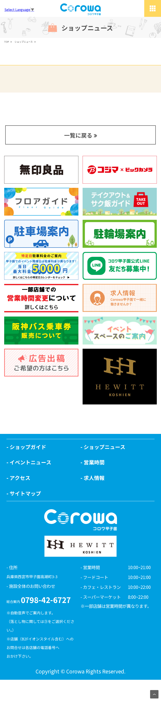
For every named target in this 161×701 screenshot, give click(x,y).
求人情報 (94, 477)
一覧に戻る (78, 135)
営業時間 (94, 462)
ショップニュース (104, 447)
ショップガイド (28, 447)
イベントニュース (30, 462)
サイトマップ (25, 493)
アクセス (20, 477)
